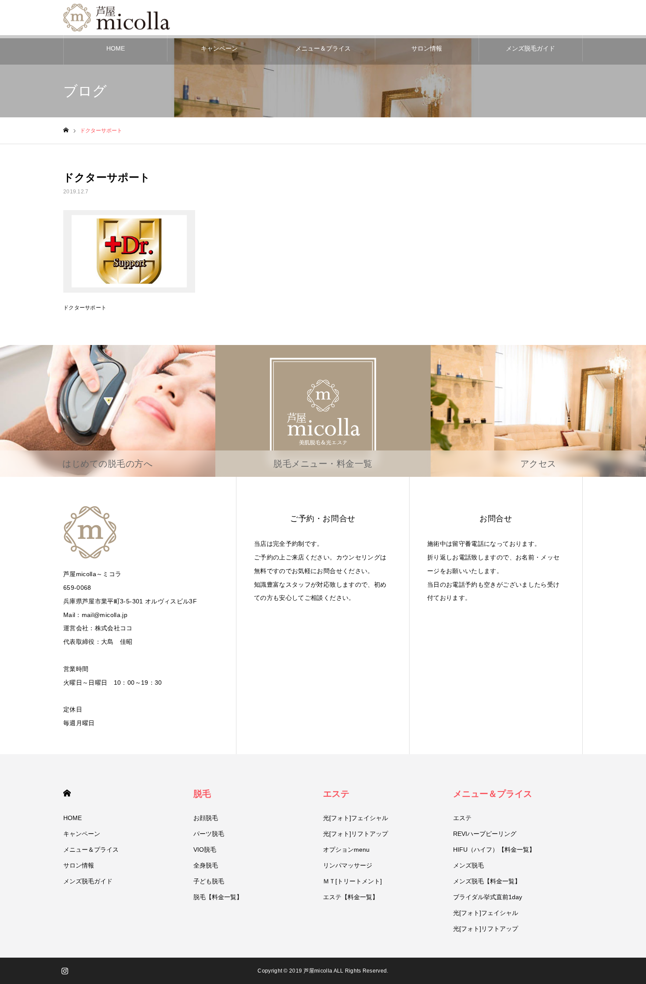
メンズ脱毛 (468, 865)
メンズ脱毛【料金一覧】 (487, 881)
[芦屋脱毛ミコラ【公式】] (118, 18)
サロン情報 (426, 48)
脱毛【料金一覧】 (218, 896)
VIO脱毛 (204, 849)
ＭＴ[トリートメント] (352, 881)
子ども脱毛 (208, 881)
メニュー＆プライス (323, 48)
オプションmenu (346, 849)
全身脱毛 (205, 865)
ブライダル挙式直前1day (487, 896)
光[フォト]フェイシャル (355, 817)
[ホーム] (66, 130)
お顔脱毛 (205, 817)
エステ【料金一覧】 (350, 896)
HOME (115, 48)
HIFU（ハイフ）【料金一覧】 (494, 849)
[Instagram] (64, 970)
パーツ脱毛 (208, 833)
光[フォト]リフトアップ (355, 833)
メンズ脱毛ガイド (530, 48)
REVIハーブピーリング (484, 833)
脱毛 (202, 794)
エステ (336, 794)
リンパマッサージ (347, 865)
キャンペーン (219, 48)
